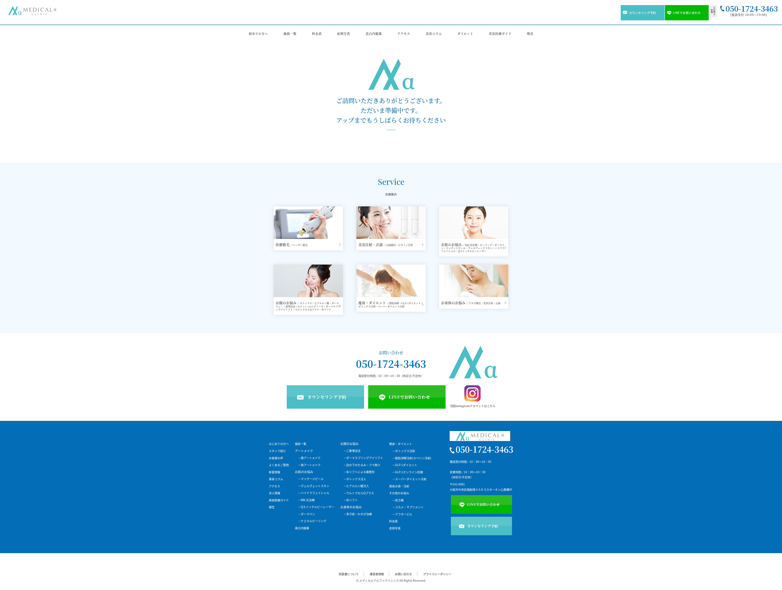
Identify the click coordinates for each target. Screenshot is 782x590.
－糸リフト (350, 500)
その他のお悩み (399, 493)
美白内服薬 (374, 33)
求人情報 (274, 493)
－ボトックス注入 (354, 479)
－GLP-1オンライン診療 (407, 472)
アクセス (403, 33)
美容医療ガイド (500, 33)
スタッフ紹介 (277, 451)
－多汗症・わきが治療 (357, 514)
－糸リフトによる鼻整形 (359, 472)
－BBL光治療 (306, 500)
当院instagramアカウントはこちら (472, 406)
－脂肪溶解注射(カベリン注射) (411, 458)
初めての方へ (258, 33)
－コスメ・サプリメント (408, 507)
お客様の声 (276, 458)
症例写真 (343, 33)
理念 (530, 33)
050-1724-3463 (391, 364)
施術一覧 (290, 33)
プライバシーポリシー (437, 574)
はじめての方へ (279, 444)
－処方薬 (398, 500)
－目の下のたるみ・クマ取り (361, 465)
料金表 (317, 33)
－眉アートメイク (309, 458)
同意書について (349, 574)
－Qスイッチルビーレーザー (316, 507)
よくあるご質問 (279, 465)
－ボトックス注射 (403, 451)
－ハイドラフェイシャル (313, 493)
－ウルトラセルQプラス (358, 493)
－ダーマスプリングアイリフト (363, 458)
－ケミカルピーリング (312, 521)
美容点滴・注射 (399, 486)
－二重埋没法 (351, 451)
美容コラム (434, 33)
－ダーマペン (306, 514)
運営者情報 (377, 574)
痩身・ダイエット (400, 444)
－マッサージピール (311, 479)
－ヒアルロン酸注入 (356, 486)
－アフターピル (402, 514)
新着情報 (274, 472)
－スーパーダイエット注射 (409, 479)
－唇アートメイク (309, 465)
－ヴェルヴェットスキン (313, 486)
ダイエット (465, 33)
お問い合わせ (403, 574)
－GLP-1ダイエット (404, 465)
